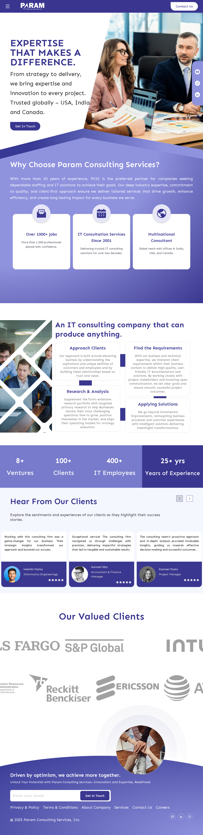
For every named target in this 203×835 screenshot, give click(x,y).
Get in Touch (94, 796)
